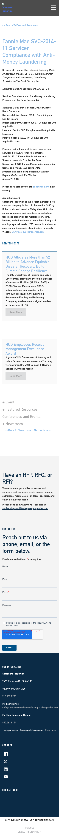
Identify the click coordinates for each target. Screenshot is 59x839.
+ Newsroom (12, 423)
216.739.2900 (9, 696)
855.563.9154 (9, 722)
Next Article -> (42, 430)
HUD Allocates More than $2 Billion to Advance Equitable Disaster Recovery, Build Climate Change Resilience (28, 264)
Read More (15, 312)
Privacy (29, 827)
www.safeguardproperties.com (28, 231)
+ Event (8, 402)
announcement (41, 186)
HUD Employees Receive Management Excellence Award (25, 349)
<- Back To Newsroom (18, 430)
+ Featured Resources (20, 409)
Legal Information (29, 831)
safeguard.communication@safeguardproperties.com (30, 707)
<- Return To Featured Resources (20, 25)
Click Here (50, 730)
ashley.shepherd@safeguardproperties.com (25, 508)
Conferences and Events (21, 416)
